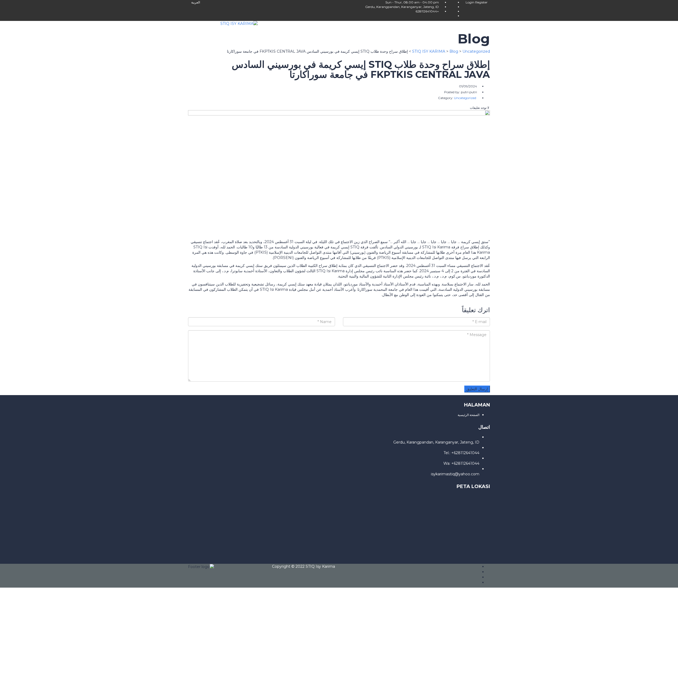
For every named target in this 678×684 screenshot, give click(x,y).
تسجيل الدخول (630, 676)
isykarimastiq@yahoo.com (455, 474)
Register (481, 2)
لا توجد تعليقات (480, 108)
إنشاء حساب (651, 676)
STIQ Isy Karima (320, 566)
